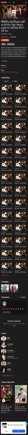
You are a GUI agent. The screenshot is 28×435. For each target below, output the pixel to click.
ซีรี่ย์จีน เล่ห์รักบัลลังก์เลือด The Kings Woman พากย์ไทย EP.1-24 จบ (6, 409)
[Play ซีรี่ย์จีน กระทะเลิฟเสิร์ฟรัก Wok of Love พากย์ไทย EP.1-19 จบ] (17, 400)
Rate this (13, 37)
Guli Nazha (7, 72)
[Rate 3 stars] (7, 309)
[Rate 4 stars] (9, 309)
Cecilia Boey (10, 356)
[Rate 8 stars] (18, 309)
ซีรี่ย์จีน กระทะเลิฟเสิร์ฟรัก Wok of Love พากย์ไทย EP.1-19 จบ (20, 408)
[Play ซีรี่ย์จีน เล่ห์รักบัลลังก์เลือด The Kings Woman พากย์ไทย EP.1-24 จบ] (3, 400)
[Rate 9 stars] (20, 309)
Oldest (15, 81)
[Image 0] (5, 288)
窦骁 (2, 72)
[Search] (9, 2)
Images (5, 281)
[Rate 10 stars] (23, 309)
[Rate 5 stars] (12, 309)
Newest (24, 297)
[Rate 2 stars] (5, 309)
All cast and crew (6, 375)
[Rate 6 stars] (14, 309)
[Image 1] (14, 288)
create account (16, 323)
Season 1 (6, 81)
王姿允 (8, 363)
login (8, 323)
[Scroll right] (25, 382)
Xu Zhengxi (15, 72)
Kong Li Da (4, 67)
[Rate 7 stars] (16, 309)
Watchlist (6, 40)
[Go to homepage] (4, 2)
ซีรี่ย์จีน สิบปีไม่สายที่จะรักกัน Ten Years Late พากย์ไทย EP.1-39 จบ (13, 26)
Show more (4, 61)
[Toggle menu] (13, 2)
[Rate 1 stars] (3, 309)
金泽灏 (8, 369)
